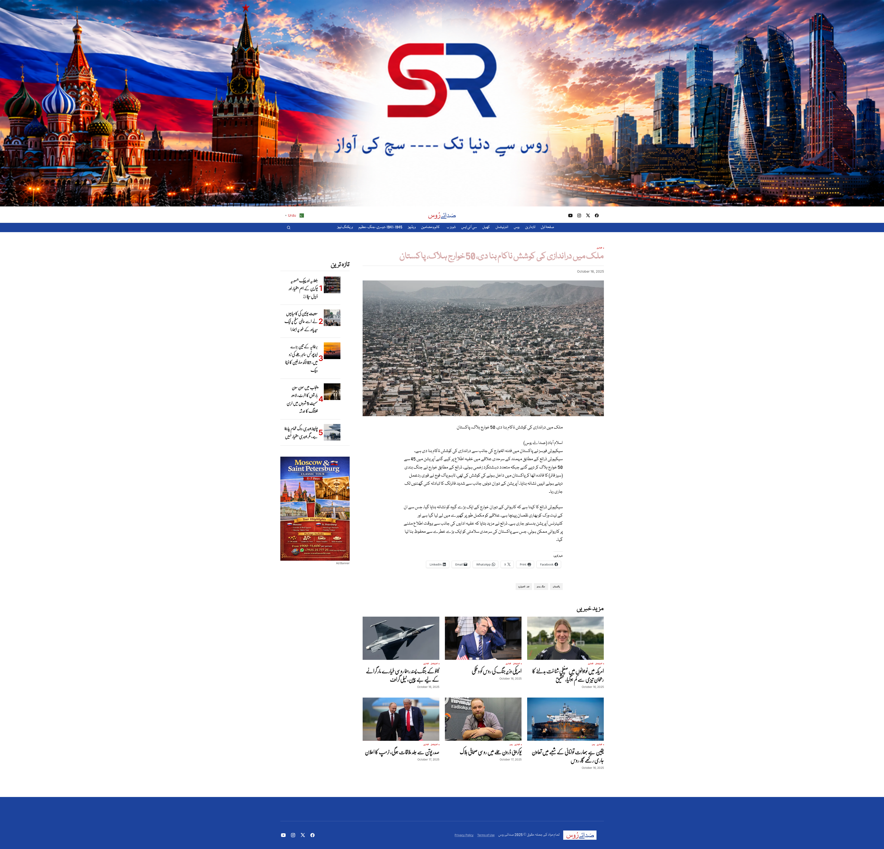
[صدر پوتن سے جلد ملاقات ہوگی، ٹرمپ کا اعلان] (401, 719)
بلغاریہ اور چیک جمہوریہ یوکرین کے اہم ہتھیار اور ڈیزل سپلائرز (303, 288)
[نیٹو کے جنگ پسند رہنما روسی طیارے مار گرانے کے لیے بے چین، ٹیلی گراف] (401, 638)
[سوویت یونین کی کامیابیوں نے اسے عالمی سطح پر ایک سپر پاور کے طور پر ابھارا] (332, 317)
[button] (288, 227)
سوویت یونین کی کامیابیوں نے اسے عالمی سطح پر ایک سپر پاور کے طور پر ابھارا (301, 321)
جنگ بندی (541, 586)
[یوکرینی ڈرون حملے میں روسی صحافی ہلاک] (483, 719)
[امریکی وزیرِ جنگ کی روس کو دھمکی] (483, 638)
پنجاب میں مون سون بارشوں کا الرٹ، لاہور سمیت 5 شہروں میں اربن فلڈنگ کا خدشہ (302, 399)
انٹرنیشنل (598, 664)
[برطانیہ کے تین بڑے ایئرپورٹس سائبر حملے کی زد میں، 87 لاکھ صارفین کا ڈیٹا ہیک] (332, 350)
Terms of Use (486, 835)
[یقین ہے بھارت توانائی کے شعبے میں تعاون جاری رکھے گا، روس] (565, 719)
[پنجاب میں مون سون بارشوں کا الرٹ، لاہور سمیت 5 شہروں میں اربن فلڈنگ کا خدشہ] (332, 391)
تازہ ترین (599, 248)
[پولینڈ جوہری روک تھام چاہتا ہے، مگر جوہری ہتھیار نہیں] (332, 432)
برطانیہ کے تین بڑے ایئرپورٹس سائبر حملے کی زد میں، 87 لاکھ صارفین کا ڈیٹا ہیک (301, 358)
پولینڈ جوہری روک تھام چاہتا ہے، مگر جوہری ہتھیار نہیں (301, 432)
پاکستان (556, 586)
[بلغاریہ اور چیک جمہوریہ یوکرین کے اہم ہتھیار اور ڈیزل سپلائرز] (332, 285)
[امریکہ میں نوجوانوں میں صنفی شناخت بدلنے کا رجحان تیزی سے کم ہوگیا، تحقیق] (565, 638)
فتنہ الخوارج (523, 586)
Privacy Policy (464, 835)
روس (593, 745)
